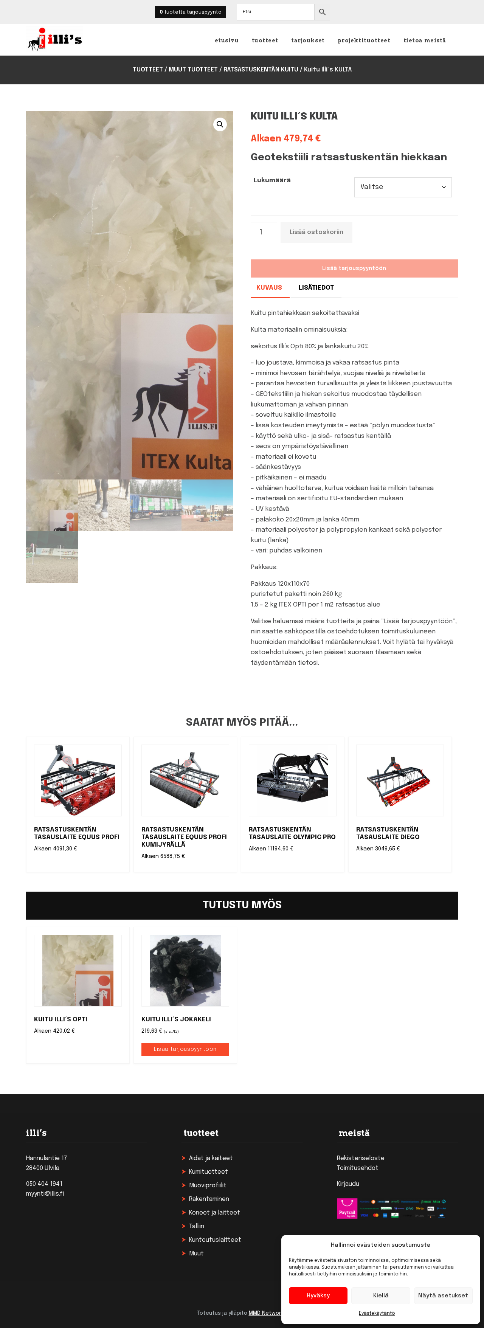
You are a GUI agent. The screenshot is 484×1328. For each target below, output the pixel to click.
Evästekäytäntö (377, 1313)
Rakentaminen (209, 1199)
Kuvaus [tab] (269, 288)
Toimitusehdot (358, 1168)
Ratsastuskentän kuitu (260, 70)
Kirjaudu (348, 1184)
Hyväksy (318, 1296)
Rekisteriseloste (361, 1158)
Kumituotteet (208, 1172)
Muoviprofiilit (207, 1185)
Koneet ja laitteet (214, 1213)
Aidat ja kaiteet (211, 1158)
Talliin (196, 1226)
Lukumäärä (272, 180)
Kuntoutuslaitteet (215, 1240)
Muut (196, 1253)
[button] (220, 124)
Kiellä (381, 1296)
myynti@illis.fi (45, 1194)
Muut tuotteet (193, 70)
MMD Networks (268, 1313)
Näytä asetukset (443, 1296)
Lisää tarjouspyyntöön (185, 1049)
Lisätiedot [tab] (316, 288)
